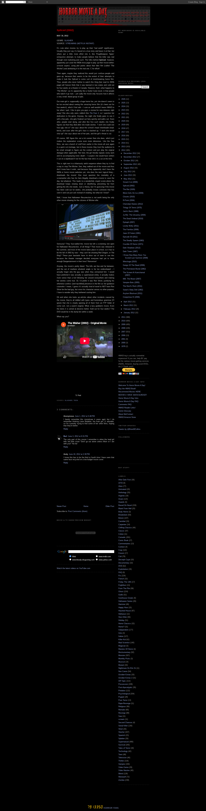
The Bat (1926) (129, 189)
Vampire (121, 764)
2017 (123, 132)
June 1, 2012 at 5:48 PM (85, 416)
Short (120, 729)
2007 (123, 332)
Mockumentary (124, 652)
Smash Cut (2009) (130, 182)
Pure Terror (122, 700)
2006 (123, 335)
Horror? (121, 627)
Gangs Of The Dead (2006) (134, 265)
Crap (120, 550)
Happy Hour (123, 607)
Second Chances (125, 722)
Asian (120, 499)
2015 (123, 139)
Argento (121, 496)
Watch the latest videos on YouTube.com (73, 568)
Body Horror (123, 512)
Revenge (122, 713)
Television (122, 758)
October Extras (124, 675)
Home (86, 506)
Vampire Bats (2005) (131, 282)
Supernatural (123, 742)
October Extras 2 (125, 678)
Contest (121, 547)
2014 (123, 143)
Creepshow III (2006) (131, 297)
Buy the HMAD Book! (127, 389)
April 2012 (128, 302)
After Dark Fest (124, 480)
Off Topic (122, 681)
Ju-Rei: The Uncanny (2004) (134, 215)
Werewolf (122, 777)
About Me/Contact (125, 414)
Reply (65, 429)
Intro (120, 633)
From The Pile (124, 588)
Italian (120, 636)
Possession (123, 684)
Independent (123, 630)
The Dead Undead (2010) (133, 218)
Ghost (120, 591)
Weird (120, 774)
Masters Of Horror (125, 649)
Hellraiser (122, 614)
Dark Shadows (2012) (131, 248)
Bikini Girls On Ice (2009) (133, 193)
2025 (123, 103)
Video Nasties (124, 770)
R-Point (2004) (129, 200)
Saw (120, 716)
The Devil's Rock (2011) (132, 286)
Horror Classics (124, 623)
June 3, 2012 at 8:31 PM (78, 436)
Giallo (120, 595)
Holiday (121, 620)
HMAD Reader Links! (127, 408)
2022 (123, 114)
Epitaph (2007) (129, 222)
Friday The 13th (124, 582)
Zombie (121, 780)
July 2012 (128, 171)
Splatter (121, 738)
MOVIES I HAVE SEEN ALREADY (132, 395)
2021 (123, 117)
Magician (122, 646)
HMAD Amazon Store (127, 417)
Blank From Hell (124, 508)
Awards (121, 502)
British (121, 518)
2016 (123, 136)
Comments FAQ (124, 404)
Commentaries (124, 544)
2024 (123, 106)
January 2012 (129, 313)
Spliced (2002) (65, 30)
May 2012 (128, 179)
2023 (123, 110)
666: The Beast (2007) (132, 279)
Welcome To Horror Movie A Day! (131, 385)
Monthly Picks (124, 659)
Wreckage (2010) (130, 261)
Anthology (122, 492)
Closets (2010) (129, 197)
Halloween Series (125, 601)
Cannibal (121, 521)
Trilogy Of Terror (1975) (132, 208)
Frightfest (122, 585)
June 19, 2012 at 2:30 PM (79, 454)
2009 (123, 324)
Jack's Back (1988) (130, 211)
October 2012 (129, 161)
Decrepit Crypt (124, 560)
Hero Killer (122, 617)
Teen (76, 400)
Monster (121, 655)
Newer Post (61, 506)
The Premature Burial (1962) (134, 269)
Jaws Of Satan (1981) (132, 233)
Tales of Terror (124, 748)
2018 (123, 128)
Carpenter (122, 524)
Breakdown (122, 515)
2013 (123, 146)
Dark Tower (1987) (130, 251)
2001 (123, 339)
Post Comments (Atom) (77, 511)
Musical (121, 662)
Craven (121, 553)
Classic (121, 531)
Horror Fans (111, 808)
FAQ (120, 572)
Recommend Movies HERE (129, 392)
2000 (123, 343)
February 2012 (130, 309)
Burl (65, 436)
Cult (120, 556)
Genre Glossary (124, 411)
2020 (123, 121)
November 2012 (130, 157)
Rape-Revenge (124, 703)
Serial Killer (123, 726)
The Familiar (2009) (131, 229)
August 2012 (129, 168)
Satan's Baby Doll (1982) (133, 290)
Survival (121, 745)
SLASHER (68, 40)
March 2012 (129, 305)
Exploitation (123, 569)
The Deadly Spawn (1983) (133, 240)
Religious (122, 706)
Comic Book (123, 540)
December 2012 (130, 153)
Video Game (123, 767)
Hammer (121, 604)
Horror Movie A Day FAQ (128, 401)
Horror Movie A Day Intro (128, 398)
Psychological (124, 694)
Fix (119, 576)
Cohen (121, 534)
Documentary (123, 563)
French (121, 579)
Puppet (121, 697)
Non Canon (122, 671)
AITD (120, 483)
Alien (120, 486)
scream (121, 719)
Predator (121, 691)
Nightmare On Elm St (127, 668)
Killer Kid (122, 639)
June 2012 (128, 175)
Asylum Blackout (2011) (132, 293)
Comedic (122, 537)
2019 (123, 125)
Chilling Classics (125, 528)
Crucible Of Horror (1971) (133, 244)
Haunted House (124, 611)
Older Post (110, 506)
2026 (123, 99)
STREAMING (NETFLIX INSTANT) (80, 43)
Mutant (121, 665)
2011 (123, 317)
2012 (123, 150)
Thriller (121, 761)
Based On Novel (125, 505)
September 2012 (130, 164)
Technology (123, 751)
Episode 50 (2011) (130, 237)
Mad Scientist (124, 643)
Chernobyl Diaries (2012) (133, 204)
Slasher (68, 400)
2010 (123, 321)
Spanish (121, 735)
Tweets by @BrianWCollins (129, 429)
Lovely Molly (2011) (131, 226)
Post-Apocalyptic (125, 687)
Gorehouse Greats (125, 598)
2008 (123, 328)
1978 (123, 346)
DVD (120, 566)
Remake (121, 710)
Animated (122, 489)
